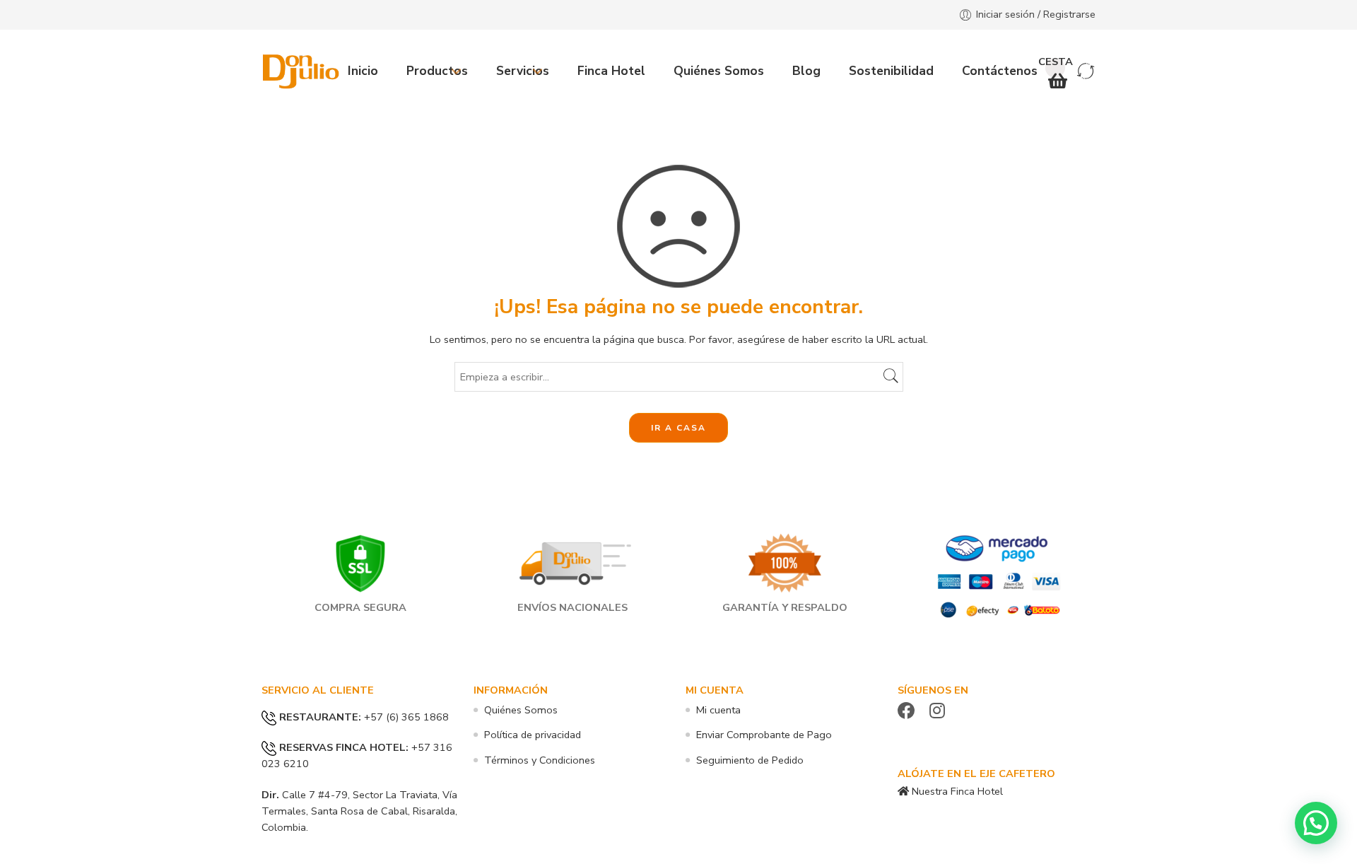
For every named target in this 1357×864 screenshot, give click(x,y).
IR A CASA (678, 427)
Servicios (522, 70)
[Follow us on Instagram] (937, 712)
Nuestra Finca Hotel (956, 791)
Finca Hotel (611, 70)
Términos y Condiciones (539, 760)
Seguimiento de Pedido (750, 760)
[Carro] (1055, 68)
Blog (806, 70)
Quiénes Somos (719, 70)
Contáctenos (1000, 70)
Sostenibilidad (891, 70)
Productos (437, 70)
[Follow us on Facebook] (906, 712)
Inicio (363, 70)
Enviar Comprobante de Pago (764, 735)
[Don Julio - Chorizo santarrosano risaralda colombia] (301, 71)
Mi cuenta (718, 710)
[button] (1316, 823)
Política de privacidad (532, 735)
